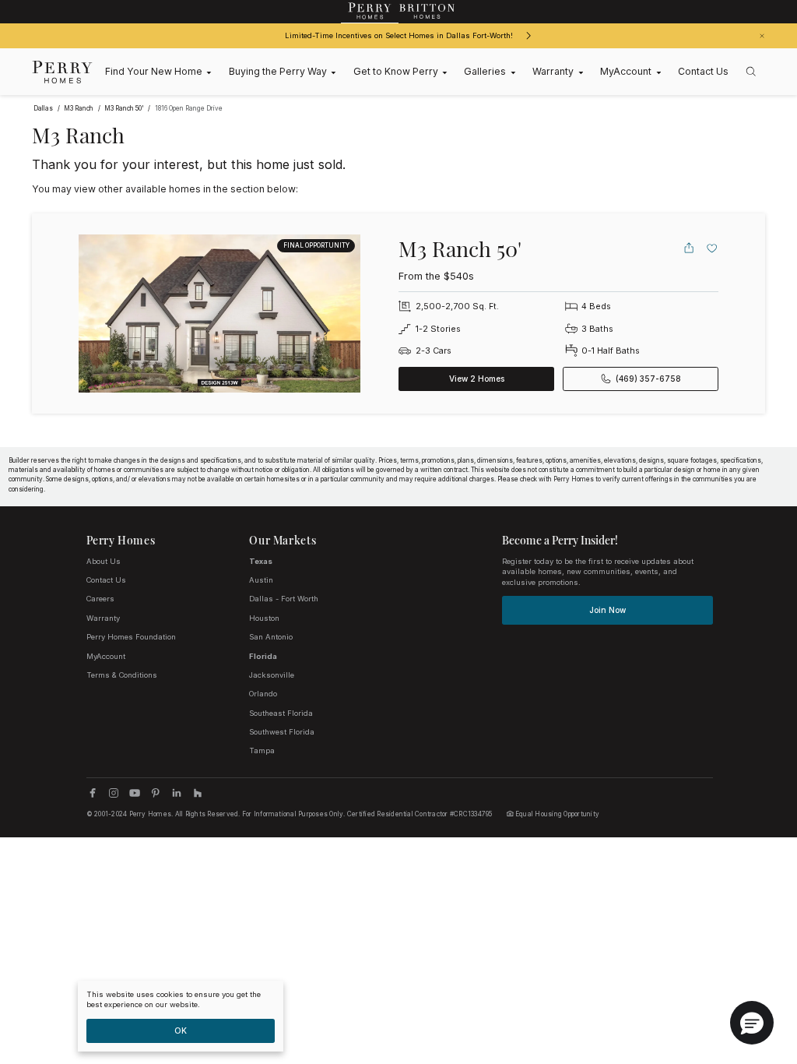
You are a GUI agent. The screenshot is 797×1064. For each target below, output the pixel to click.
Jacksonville (271, 675)
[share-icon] (689, 247)
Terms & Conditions (121, 675)
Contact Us (106, 580)
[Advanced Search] (751, 71)
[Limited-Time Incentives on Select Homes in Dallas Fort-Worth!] (528, 35)
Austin (261, 580)
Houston (264, 618)
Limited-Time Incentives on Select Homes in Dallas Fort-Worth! (399, 35)
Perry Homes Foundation (131, 636)
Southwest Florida (281, 732)
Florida (263, 656)
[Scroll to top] (750, 966)
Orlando (263, 693)
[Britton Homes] (427, 11)
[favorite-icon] (712, 247)
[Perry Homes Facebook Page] (92, 793)
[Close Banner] (762, 36)
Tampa (262, 750)
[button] (752, 1023)
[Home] (62, 72)
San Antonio (271, 636)
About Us (103, 561)
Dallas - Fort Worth (283, 598)
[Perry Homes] (369, 11)
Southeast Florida (281, 713)
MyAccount (105, 656)
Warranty (103, 618)
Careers (100, 598)
